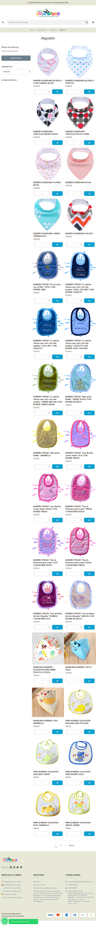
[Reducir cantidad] (35, 91)
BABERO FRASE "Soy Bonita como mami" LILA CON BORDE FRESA (79, 455)
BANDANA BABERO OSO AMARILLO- (45, 721)
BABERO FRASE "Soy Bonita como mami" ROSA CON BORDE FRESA (47, 509)
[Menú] (2, 22)
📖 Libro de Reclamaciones (11, 897)
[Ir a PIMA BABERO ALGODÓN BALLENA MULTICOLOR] (80, 702)
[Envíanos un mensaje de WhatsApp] (5, 921)
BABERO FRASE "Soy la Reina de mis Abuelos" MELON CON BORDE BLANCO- (79, 616)
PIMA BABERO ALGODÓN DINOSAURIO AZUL (77, 772)
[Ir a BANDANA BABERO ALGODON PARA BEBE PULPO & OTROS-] (48, 648)
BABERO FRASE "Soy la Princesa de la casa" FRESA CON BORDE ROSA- (78, 509)
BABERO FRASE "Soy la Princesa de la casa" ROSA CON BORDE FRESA (78, 562)
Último (71, 845)
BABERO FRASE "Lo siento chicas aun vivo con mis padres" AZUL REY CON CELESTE (46, 344)
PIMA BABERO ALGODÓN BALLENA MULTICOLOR (77, 721)
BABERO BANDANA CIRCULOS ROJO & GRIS (77, 132)
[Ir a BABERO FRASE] (48, 266)
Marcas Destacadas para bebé (45, 888)
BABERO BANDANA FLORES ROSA (47, 183)
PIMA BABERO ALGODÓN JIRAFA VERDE (77, 823)
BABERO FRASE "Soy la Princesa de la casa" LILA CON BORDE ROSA (45, 562)
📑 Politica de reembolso (11, 888)
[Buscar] (87, 22)
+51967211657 (73, 885)
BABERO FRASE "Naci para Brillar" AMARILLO (46, 454)
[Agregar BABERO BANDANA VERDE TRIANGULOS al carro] (57, 244)
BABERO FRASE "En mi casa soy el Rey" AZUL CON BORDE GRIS (47, 287)
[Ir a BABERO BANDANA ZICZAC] (80, 215)
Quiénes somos (39, 885)
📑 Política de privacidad (10, 891)
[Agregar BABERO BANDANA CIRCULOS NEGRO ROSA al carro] (57, 142)
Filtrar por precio (9, 80)
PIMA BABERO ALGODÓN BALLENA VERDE (45, 772)
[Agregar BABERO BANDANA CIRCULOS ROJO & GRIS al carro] (89, 142)
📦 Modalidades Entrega (10, 885)
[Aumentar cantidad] (49, 91)
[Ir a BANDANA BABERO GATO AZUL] (80, 648)
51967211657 (72, 888)
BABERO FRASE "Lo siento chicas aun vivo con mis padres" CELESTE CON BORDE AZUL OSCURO (78, 344)
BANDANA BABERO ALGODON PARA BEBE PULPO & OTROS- (44, 669)
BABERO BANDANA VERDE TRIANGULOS (46, 234)
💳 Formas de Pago (8, 894)
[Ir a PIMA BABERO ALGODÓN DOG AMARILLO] (48, 804)
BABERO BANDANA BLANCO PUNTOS (79, 81)
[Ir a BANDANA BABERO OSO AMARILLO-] (48, 702)
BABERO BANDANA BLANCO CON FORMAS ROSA (47, 81)
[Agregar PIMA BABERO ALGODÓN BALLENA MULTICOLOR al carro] (89, 731)
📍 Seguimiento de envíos (11, 882)
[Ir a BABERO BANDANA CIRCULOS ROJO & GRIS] (80, 113)
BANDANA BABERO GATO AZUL (78, 668)
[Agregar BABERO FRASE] (57, 300)
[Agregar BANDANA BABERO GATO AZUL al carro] (89, 680)
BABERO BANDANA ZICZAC (79, 233)
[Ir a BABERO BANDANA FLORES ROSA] (48, 164)
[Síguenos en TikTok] (17, 867)
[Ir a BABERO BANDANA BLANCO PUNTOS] (80, 62)
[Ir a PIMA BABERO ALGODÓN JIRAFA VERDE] (80, 804)
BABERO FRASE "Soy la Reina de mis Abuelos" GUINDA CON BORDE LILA (47, 616)
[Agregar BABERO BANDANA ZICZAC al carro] (89, 244)
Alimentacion (42, 30)
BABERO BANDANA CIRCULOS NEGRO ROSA (45, 132)
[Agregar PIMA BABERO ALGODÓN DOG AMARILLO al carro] (57, 833)
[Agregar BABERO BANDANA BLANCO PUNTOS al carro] (89, 91)
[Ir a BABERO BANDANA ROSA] (80, 164)
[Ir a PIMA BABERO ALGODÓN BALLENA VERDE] (48, 753)
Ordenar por (6, 67)
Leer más (61, 3)
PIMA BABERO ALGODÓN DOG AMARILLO (45, 823)
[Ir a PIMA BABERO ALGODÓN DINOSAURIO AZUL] (80, 753)
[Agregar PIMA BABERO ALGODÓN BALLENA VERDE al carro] (57, 782)
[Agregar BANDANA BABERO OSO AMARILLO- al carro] (57, 731)
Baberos (53, 30)
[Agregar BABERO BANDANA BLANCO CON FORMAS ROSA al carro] (57, 91)
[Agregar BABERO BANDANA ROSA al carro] (89, 193)
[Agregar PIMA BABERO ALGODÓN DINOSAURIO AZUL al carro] (89, 782)
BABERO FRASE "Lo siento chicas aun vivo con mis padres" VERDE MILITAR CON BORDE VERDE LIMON (47, 400)
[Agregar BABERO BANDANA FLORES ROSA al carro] (57, 193)
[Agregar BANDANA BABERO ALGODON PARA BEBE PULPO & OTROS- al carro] (57, 680)
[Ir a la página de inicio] (48, 13)
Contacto (37, 882)
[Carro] (93, 22)
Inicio (32, 30)
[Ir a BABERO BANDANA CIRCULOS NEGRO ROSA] (48, 113)
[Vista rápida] (61, 61)
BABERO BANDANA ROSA (78, 182)
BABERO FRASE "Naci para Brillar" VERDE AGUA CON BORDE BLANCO (78, 399)
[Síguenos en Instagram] (11, 867)
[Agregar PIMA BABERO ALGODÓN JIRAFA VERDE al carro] (89, 833)
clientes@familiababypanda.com (80, 882)
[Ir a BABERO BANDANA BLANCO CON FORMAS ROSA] (48, 62)
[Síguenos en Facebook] (14, 867)
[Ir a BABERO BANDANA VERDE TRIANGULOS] (48, 215)
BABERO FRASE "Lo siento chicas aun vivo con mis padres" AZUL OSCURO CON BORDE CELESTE (79, 288)
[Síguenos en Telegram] (21, 867)
